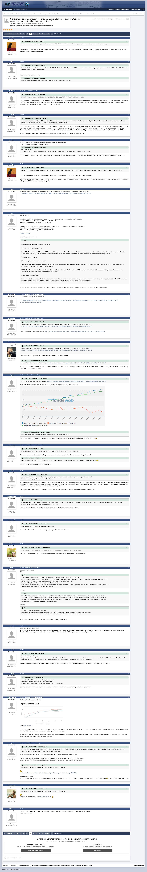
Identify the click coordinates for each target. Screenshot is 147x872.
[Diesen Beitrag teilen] (128, 37)
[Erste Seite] (5, 34)
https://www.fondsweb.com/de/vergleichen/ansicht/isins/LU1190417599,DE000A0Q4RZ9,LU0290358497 (75, 331)
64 (17, 33)
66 (23, 33)
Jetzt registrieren (135, 9)
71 (127, 19)
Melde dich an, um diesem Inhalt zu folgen (103, 19)
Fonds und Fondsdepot (38, 23)
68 (30, 33)
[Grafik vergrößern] (41, 713)
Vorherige (9, 33)
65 (20, 33)
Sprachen (4, 869)
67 (27, 33)
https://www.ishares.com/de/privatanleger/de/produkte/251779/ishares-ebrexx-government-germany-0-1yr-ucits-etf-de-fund (55, 193)
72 (42, 33)
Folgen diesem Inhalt (120, 19)
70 (36, 33)
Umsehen (8, 9)
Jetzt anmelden (97, 850)
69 (33, 33)
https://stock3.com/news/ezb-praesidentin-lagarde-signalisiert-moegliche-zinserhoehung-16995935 (48, 773)
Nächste (47, 33)
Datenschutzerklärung (14, 869)
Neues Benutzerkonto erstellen (35, 850)
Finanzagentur (28, 725)
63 (14, 33)
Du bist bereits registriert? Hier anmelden (117, 9)
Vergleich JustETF (25, 233)
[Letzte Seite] (52, 34)
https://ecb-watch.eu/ (45, 796)
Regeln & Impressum (21, 9)
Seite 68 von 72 (58, 33)
